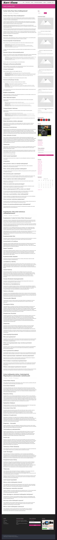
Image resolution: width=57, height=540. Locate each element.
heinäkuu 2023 (40, 168)
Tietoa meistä (28, 2)
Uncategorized (16, 13)
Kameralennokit (40, 141)
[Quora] (46, 120)
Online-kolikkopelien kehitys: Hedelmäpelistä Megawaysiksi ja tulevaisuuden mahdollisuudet (16, 375)
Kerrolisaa (6, 13)
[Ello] (39, 120)
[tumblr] (44, 120)
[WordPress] (49, 120)
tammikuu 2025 (40, 165)
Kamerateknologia (40, 142)
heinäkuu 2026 (40, 161)
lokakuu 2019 (40, 171)
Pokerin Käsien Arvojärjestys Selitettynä (46, 31)
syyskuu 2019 (40, 172)
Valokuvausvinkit (40, 145)
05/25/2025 (11, 13)
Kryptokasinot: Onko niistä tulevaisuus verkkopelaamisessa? (14, 212)
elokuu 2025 (39, 163)
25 (52, 185)
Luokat (44, 2)
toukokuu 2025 (40, 164)
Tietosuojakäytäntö (5, 523)
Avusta (32, 2)
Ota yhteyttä (49, 2)
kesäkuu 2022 (40, 169)
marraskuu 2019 (40, 170)
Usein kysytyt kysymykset (38, 2)
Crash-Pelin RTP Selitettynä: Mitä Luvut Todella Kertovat (46, 89)
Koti (23, 2)
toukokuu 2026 (40, 162)
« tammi (39, 189)
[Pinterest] (41, 120)
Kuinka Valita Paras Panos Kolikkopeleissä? (15, 11)
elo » (41, 189)
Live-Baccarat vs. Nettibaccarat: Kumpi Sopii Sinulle (45, 50)
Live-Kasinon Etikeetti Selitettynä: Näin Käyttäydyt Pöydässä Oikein (45, 109)
